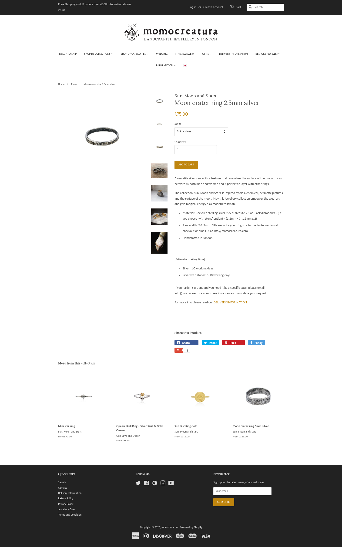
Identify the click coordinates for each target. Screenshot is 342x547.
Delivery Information (233, 54)
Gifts (206, 54)
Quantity (180, 142)
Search (62, 482)
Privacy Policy (65, 504)
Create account (213, 7)
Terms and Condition (69, 514)
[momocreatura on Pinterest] (154, 484)
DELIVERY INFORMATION (230, 302)
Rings (74, 84)
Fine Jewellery (184, 54)
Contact (62, 488)
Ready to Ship (68, 54)
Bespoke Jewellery (267, 54)
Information (165, 65)
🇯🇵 (185, 65)
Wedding (162, 54)
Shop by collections (97, 54)
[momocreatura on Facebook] (146, 484)
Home (61, 84)
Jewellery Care (66, 509)
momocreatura (169, 527)
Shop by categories (134, 54)
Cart (238, 7)
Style (177, 124)
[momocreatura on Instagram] (162, 484)
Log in (192, 7)
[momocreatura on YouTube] (171, 484)
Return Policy (65, 498)
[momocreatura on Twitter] (138, 484)
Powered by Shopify (191, 527)
